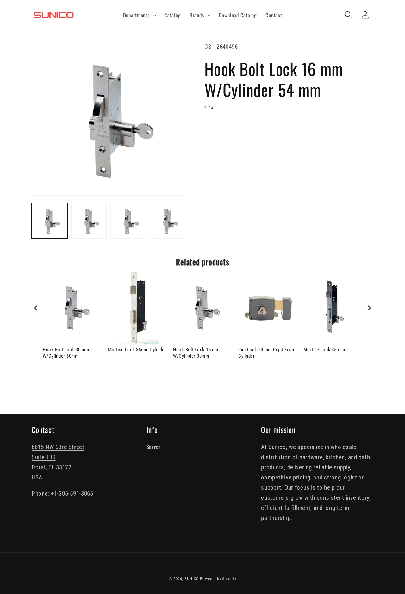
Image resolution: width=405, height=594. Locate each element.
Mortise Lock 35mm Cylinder (137, 350)
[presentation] (36, 308)
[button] (139, 15)
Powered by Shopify (218, 578)
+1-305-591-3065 (72, 493)
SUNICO (191, 578)
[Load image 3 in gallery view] (128, 221)
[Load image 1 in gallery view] (49, 221)
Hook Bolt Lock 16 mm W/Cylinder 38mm (196, 353)
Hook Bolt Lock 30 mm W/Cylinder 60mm (66, 353)
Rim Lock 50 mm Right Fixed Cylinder (267, 353)
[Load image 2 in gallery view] (89, 221)
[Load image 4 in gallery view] (168, 221)
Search (153, 447)
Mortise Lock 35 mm (324, 350)
